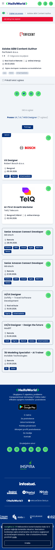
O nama (27, 415)
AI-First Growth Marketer (18, 207)
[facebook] (16, 93)
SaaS (7, 341)
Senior (7, 251)
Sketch (23, 341)
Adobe (32, 341)
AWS (16, 248)
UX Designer (11, 160)
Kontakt (27, 436)
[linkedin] (31, 93)
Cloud (23, 248)
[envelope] (45, 449)
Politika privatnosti (27, 426)
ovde (14, 537)
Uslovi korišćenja (27, 422)
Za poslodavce (27, 418)
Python (8, 248)
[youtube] (23, 449)
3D (6, 368)
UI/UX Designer (12, 294)
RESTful (39, 248)
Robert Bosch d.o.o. (14, 163)
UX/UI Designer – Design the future (23, 325)
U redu (27, 543)
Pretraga (27, 127)
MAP (6, 176)
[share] (38, 93)
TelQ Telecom (11, 210)
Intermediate (25, 176)
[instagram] (16, 449)
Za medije (27, 433)
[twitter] (23, 93)
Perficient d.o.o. (10, 52)
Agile (31, 248)
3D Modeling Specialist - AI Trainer (24, 352)
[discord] (38, 449)
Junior (13, 368)
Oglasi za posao (16, 13)
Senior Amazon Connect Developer (23, 231)
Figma (14, 176)
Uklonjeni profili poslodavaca (28, 429)
